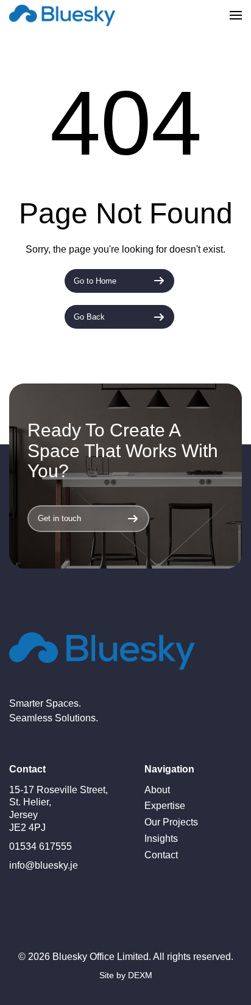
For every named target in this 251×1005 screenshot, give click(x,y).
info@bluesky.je (43, 865)
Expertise (164, 805)
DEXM (140, 975)
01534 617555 (40, 846)
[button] (236, 15)
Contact (161, 855)
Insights (161, 838)
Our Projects (171, 822)
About (157, 790)
